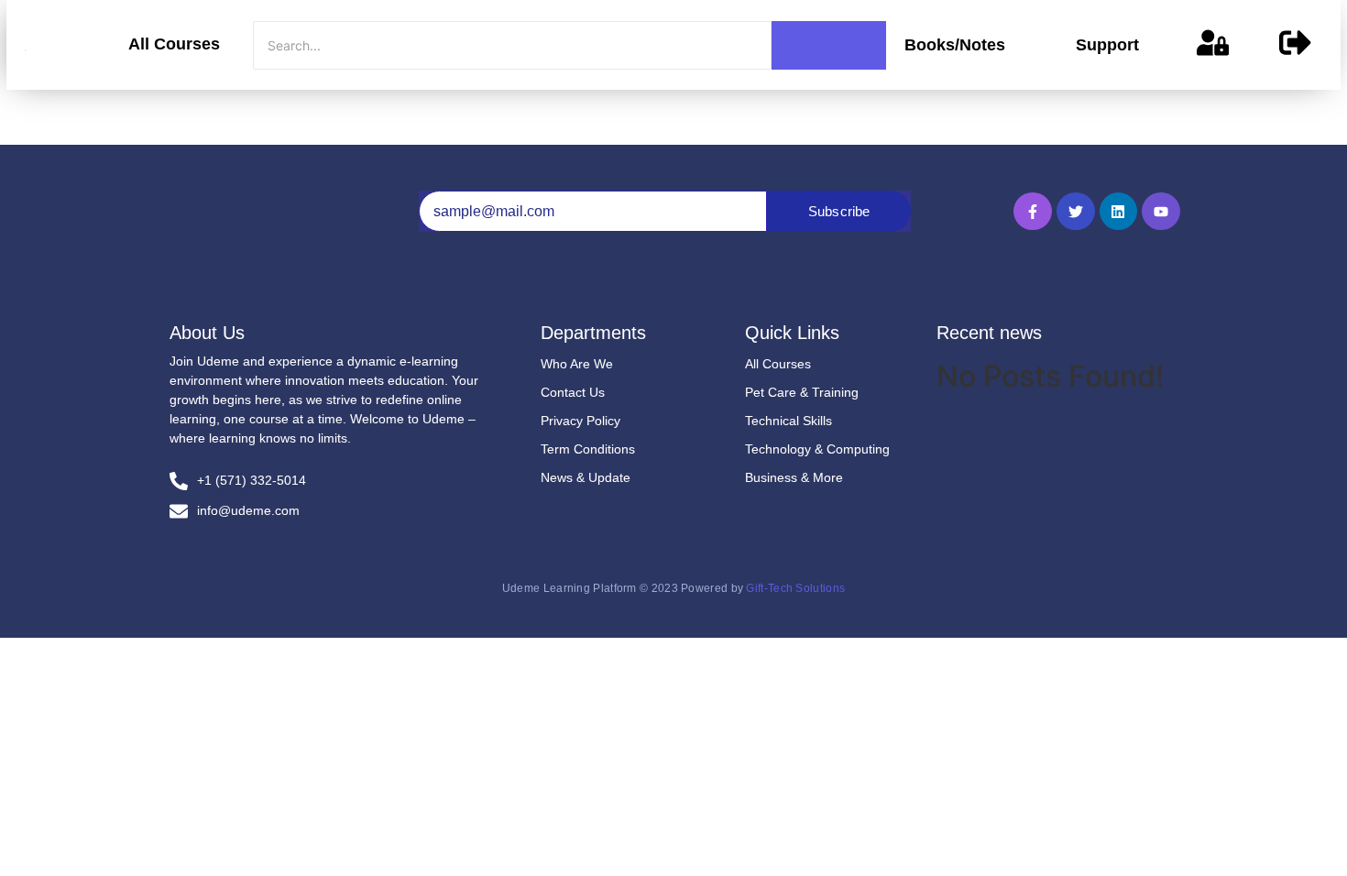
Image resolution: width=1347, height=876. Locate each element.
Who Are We (577, 363)
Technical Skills (788, 420)
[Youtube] (1161, 211)
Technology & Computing (817, 449)
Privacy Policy (580, 420)
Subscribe (839, 211)
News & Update (585, 477)
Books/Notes (954, 45)
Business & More (794, 477)
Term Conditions (588, 449)
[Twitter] (1076, 211)
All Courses (174, 44)
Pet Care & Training (802, 392)
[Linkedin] (1119, 211)
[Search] (829, 45)
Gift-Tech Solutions (795, 588)
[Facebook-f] (1032, 211)
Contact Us (573, 392)
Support (1107, 45)
